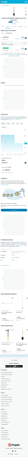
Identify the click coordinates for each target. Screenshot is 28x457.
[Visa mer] (2, 38)
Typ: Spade (14, 23)
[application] (14, 142)
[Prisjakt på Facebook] (12, 451)
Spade (13, 259)
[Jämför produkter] (25, 14)
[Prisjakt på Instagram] (15, 451)
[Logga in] (26, 2)
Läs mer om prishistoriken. (15, 119)
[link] (8, 309)
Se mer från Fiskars (5, 265)
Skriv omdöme (16, 22)
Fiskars (13, 255)
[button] (25, 7)
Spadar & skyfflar (5, 5)
